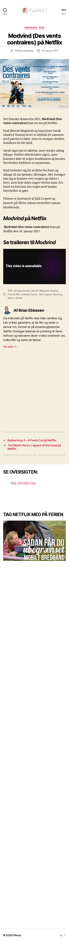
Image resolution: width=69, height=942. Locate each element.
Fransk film (14, 294)
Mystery (57, 294)
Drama (54, 290)
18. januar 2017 (50, 50)
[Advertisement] (34, 391)
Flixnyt (17, 935)
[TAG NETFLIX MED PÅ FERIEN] (34, 541)
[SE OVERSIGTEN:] (34, 493)
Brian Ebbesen (26, 50)
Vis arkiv (10, 346)
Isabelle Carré (29, 294)
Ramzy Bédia (15, 297)
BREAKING (31, 27)
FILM (41, 27)
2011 (10, 290)
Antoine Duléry (22, 290)
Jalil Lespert (45, 294)
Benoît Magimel (40, 290)
